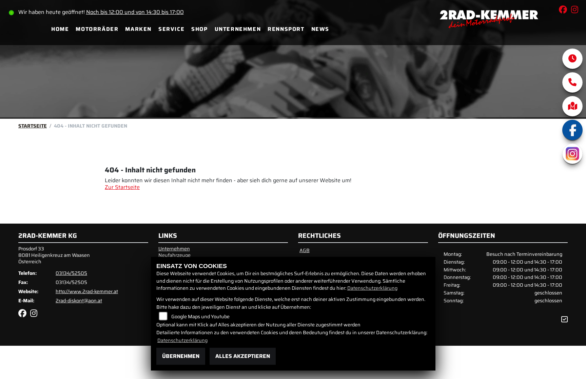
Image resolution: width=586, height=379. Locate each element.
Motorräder (97, 29)
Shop (199, 29)
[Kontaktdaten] (572, 82)
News (320, 29)
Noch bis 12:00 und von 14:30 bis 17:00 (135, 12)
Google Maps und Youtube (200, 316)
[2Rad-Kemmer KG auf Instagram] (576, 10)
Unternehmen (238, 29)
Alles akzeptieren (242, 356)
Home (60, 29)
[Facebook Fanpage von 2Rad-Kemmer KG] (565, 10)
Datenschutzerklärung (372, 288)
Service (171, 29)
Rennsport (286, 29)
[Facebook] (572, 130)
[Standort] (572, 106)
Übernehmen (180, 356)
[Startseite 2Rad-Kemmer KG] (489, 29)
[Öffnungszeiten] (572, 59)
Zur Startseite (122, 187)
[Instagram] (572, 154)
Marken (138, 29)
